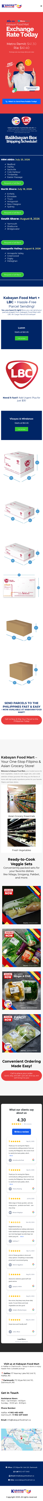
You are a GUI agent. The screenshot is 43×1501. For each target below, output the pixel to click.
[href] (21, 1440)
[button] (41, 6)
